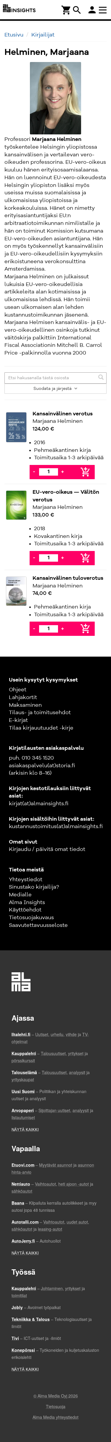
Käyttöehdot (25, 910)
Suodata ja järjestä (53, 389)
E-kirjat (18, 720)
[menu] (103, 9)
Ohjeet (17, 690)
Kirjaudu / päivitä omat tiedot (47, 849)
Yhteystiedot (25, 879)
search (77, 10)
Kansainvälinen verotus (63, 414)
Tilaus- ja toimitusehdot (40, 712)
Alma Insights (27, 902)
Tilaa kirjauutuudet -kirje (41, 728)
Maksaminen (25, 705)
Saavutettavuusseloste (38, 925)
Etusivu (13, 35)
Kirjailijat (42, 35)
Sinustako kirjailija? (34, 887)
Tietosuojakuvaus (31, 917)
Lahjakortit (23, 697)
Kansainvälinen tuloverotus (68, 578)
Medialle (20, 895)
